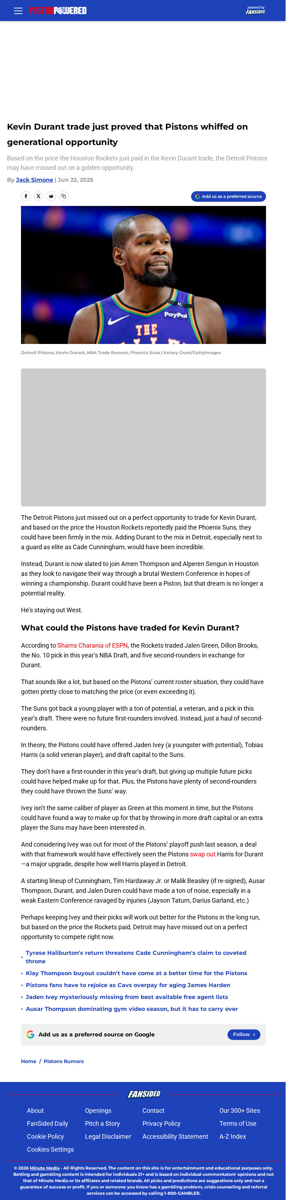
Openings (98, 1110)
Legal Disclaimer (108, 1136)
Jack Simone (34, 180)
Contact (153, 1110)
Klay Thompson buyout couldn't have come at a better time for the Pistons (136, 973)
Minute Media (44, 1168)
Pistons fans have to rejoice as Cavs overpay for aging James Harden (128, 985)
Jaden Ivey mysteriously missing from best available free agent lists (127, 997)
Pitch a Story (102, 1123)
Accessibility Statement (175, 1136)
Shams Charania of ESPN (92, 645)
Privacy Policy (161, 1123)
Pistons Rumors (64, 1061)
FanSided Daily (47, 1123)
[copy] (64, 196)
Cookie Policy (45, 1136)
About (35, 1110)
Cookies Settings (50, 1149)
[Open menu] (18, 10)
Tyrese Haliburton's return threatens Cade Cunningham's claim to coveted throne (136, 957)
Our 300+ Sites (239, 1110)
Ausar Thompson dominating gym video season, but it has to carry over (132, 1009)
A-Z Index (232, 1136)
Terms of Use (238, 1123)
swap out (203, 854)
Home (28, 1061)
